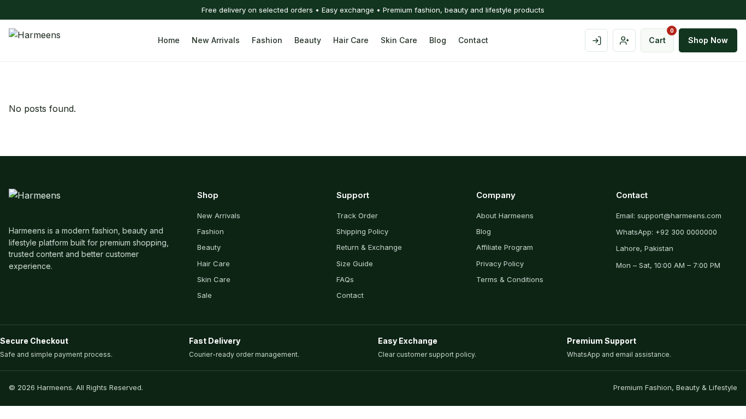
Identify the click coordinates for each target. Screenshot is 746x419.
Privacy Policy (500, 263)
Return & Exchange (369, 247)
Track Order (357, 215)
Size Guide (354, 263)
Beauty (307, 40)
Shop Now (708, 40)
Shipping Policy (362, 231)
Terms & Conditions (509, 279)
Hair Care (351, 40)
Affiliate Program (504, 247)
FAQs (345, 279)
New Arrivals (216, 40)
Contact (473, 40)
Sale (204, 295)
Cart (661, 36)
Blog (437, 40)
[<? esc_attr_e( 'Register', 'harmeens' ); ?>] (624, 40)
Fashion (267, 40)
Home (169, 40)
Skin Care (399, 40)
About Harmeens (505, 215)
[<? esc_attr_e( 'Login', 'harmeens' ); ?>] (596, 40)
